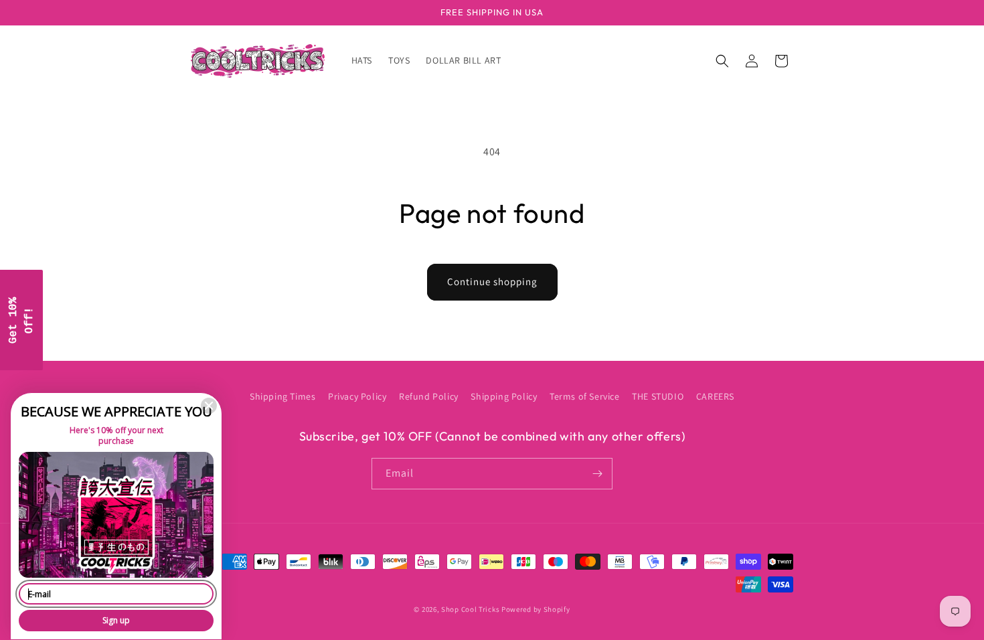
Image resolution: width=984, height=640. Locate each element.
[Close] (209, 406)
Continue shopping (492, 281)
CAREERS (715, 396)
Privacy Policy (357, 396)
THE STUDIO (657, 396)
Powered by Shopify (535, 609)
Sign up (116, 620)
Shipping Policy (504, 396)
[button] (722, 61)
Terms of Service (585, 396)
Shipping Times (282, 396)
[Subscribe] (597, 473)
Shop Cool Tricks (470, 609)
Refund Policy (429, 396)
